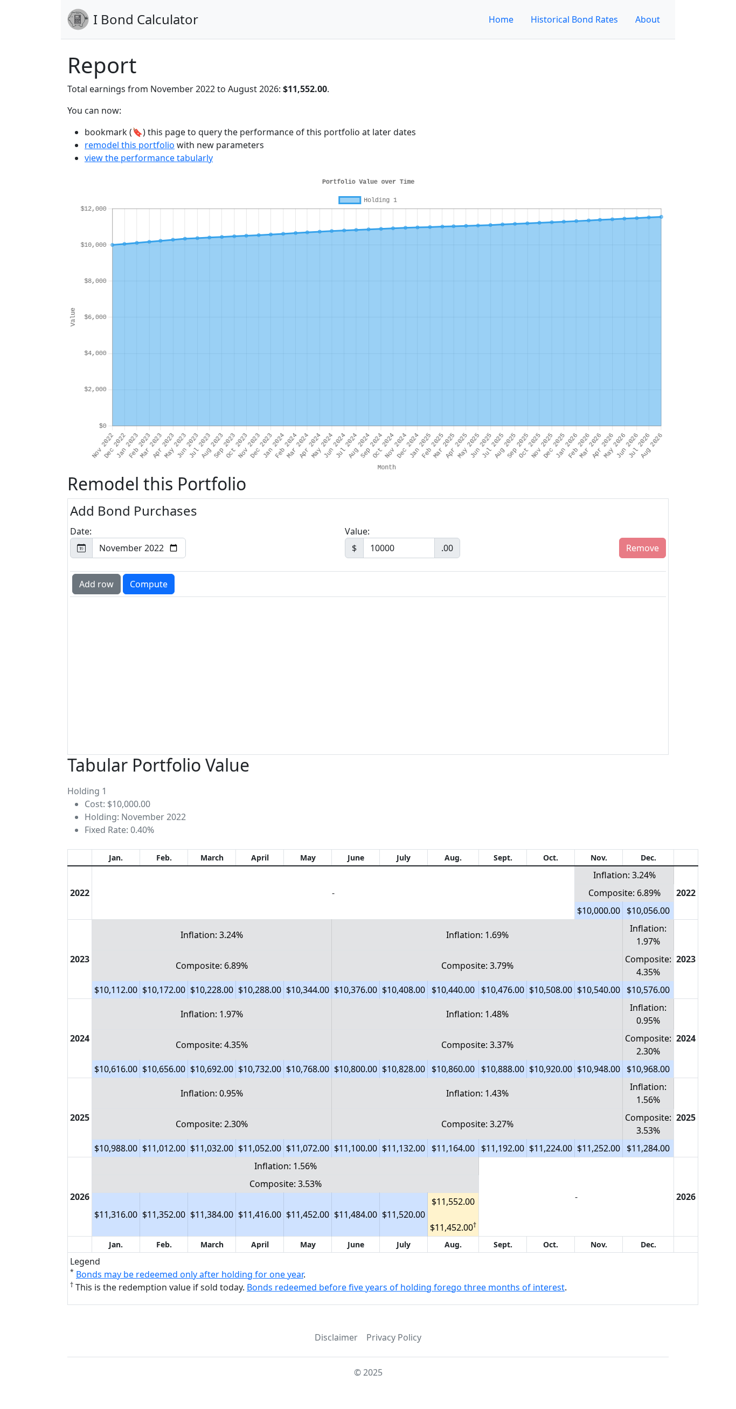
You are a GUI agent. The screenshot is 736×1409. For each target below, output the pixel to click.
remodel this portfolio (130, 145)
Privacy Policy (393, 1337)
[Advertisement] (368, 674)
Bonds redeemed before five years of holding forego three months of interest (406, 1287)
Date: (81, 531)
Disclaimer (336, 1337)
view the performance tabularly (149, 158)
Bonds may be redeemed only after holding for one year (189, 1274)
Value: (399, 539)
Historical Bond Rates (574, 19)
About (647, 19)
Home (501, 19)
